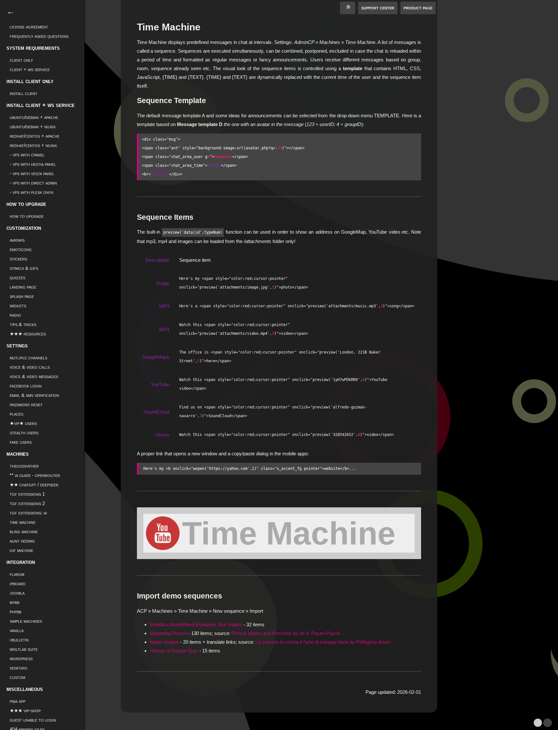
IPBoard (18, 583)
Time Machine (289, 533)
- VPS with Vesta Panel (32, 173)
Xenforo (18, 668)
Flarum (17, 574)
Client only (21, 60)
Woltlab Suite (24, 649)
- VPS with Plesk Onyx (31, 192)
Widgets (18, 305)
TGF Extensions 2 (27, 503)
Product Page (418, 7)
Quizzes (17, 277)
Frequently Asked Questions (39, 36)
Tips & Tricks (23, 324)
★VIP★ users (23, 423)
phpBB (15, 611)
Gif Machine (21, 550)
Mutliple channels (28, 357)
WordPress (21, 658)
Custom (17, 677)
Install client (23, 93)
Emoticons (20, 249)
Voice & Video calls (30, 367)
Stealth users (24, 432)
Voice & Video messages (34, 376)
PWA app (18, 701)
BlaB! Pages (290, 725)
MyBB (14, 602)
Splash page (22, 296)
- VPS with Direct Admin (33, 182)
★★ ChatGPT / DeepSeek (34, 484)
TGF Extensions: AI (28, 512)
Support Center (377, 7)
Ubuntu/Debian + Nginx (33, 126)
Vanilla (17, 630)
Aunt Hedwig (22, 541)
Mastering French (168, 633)
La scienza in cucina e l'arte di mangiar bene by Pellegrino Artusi (322, 642)
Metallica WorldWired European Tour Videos (196, 624)
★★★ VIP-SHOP (25, 710)
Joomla (17, 593)
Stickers (18, 258)
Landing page (23, 287)
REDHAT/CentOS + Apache (34, 136)
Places (16, 414)
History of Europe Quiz (174, 650)
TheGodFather (24, 466)
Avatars (17, 240)
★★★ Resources (28, 333)
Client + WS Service (30, 69)
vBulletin (19, 639)
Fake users (21, 442)
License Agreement (29, 26)
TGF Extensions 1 (27, 494)
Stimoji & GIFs (24, 268)
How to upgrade (27, 216)
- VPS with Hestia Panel (33, 164)
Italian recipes (164, 642)
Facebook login (26, 385)
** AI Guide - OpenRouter (35, 475)
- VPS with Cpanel (27, 154)
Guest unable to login (33, 720)
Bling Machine (24, 531)
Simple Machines (26, 621)
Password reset (26, 404)
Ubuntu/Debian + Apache (34, 117)
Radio (15, 315)
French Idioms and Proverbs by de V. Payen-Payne (286, 633)
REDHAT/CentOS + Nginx (33, 145)
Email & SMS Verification (34, 395)
